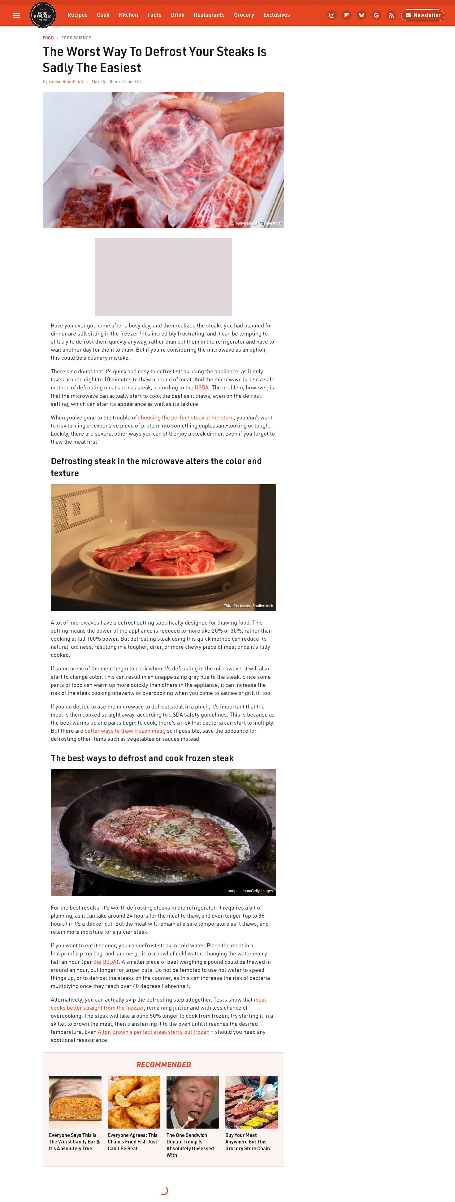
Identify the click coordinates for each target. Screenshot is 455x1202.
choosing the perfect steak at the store (186, 417)
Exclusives (276, 14)
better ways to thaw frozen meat (124, 730)
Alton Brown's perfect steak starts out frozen (154, 1031)
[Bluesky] (361, 15)
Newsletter (427, 15)
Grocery (244, 14)
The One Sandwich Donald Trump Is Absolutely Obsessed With (190, 1145)
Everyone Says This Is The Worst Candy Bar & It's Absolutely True (74, 1142)
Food (48, 38)
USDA (202, 387)
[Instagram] (332, 15)
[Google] (376, 15)
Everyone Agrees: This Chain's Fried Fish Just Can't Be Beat (133, 1142)
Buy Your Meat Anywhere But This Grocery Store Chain (247, 1142)
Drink (177, 14)
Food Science (76, 38)
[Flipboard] (347, 15)
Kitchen (128, 14)
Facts (154, 14)
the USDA (104, 961)
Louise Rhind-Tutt (66, 81)
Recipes (77, 14)
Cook (103, 14)
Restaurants (209, 14)
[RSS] (391, 15)
